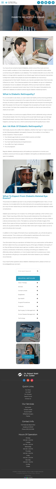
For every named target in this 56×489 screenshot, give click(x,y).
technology (21, 318)
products (20, 306)
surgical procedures (24, 302)
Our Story (28, 390)
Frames (28, 416)
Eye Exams (28, 407)
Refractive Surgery (28, 414)
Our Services (28, 394)
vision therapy (22, 282)
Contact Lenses (28, 409)
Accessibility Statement (21, 473)
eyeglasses (21, 294)
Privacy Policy (31, 473)
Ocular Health (28, 411)
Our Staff (28, 392)
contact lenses (22, 290)
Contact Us (28, 356)
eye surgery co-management (26, 310)
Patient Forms (28, 396)
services (20, 286)
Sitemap (38, 473)
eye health (21, 298)
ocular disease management (26, 314)
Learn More (28, 334)
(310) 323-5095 (30, 429)
